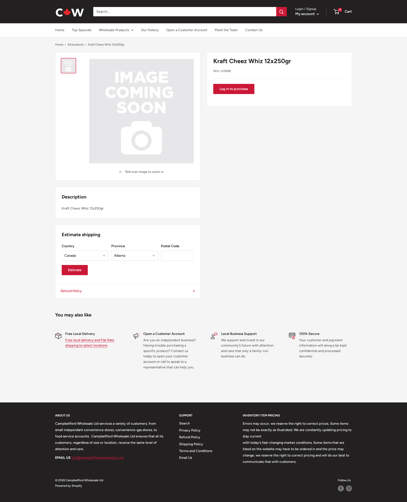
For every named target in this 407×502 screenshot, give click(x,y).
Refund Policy (71, 291)
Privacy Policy (190, 430)
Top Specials (81, 30)
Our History (150, 30)
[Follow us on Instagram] (349, 488)
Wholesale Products (114, 30)
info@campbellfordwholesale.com (97, 458)
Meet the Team (226, 30)
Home (59, 30)
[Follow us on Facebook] (341, 488)
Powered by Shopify (68, 486)
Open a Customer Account (186, 30)
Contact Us (253, 30)
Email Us (185, 458)
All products (76, 44)
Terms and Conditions (195, 451)
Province (118, 246)
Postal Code (170, 246)
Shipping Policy (191, 444)
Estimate (74, 270)
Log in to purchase (234, 89)
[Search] (281, 11)
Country (68, 246)
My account (305, 14)
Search (184, 423)
